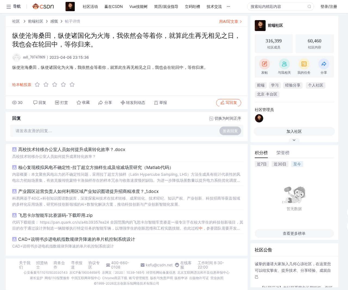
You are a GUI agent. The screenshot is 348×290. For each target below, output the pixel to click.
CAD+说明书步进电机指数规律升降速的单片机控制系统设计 (76, 239)
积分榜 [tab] (261, 152)
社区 (16, 21)
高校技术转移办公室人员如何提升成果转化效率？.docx (71, 149)
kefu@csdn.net (159, 265)
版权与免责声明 (161, 278)
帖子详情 (72, 21)
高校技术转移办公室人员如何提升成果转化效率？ (54, 156)
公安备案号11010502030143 (46, 272)
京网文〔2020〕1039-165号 (123, 272)
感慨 (54, 21)
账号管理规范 (138, 278)
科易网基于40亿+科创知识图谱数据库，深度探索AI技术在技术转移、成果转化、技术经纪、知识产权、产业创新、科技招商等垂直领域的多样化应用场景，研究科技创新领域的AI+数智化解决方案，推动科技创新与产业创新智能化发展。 (126, 201)
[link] (16, 21)
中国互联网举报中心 (86, 278)
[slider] (56, 84)
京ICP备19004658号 (84, 272)
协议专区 (94, 265)
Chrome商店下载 (114, 278)
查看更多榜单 (294, 233)
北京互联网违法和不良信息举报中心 (203, 272)
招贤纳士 (42, 265)
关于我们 (24, 265)
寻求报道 (76, 265)
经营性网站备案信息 (161, 272)
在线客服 (186, 265)
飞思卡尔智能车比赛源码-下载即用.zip (55, 215)
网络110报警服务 (57, 278)
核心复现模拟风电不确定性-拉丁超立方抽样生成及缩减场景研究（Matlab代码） (95, 167)
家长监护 (36, 278)
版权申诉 (181, 278)
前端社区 (35, 21)
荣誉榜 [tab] (283, 152)
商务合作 (59, 265)
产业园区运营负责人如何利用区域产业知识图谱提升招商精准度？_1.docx (88, 191)
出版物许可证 (199, 278)
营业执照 (216, 278)
